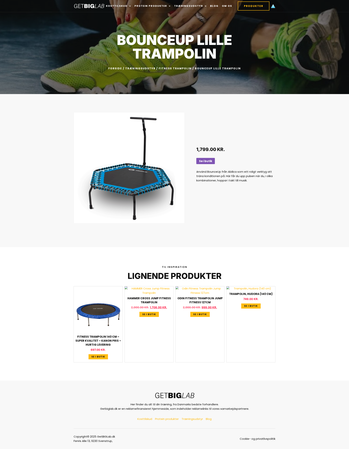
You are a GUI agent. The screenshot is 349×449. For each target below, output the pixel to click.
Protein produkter (151, 6)
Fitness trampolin (175, 68)
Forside (115, 68)
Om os (227, 6)
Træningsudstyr (188, 6)
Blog (214, 6)
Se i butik (205, 161)
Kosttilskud (116, 6)
